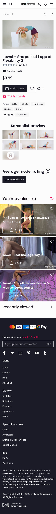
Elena (5, 429)
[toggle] (4, 4)
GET (49, 344)
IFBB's (5, 416)
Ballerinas (7, 401)
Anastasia (7, 434)
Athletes (7, 396)
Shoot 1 (8, 14)
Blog (4, 377)
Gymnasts (22, 114)
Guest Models (9, 444)
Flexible (7, 109)
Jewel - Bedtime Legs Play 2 (22, 255)
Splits (14, 104)
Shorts (25, 104)
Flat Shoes (38, 104)
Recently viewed (17, 306)
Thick (18, 109)
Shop (5, 367)
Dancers (7, 406)
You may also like (19, 198)
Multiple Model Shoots (14, 439)
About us (7, 382)
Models (6, 372)
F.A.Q (5, 458)
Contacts (7, 463)
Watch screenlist (16, 96)
